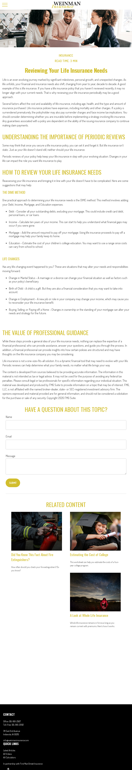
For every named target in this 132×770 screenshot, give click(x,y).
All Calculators (9, 757)
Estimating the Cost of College (89, 554)
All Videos (7, 754)
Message (10, 456)
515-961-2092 (18, 724)
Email (9, 436)
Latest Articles (9, 750)
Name (9, 417)
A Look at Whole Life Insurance (89, 615)
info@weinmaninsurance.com (16, 740)
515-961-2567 (15, 721)
